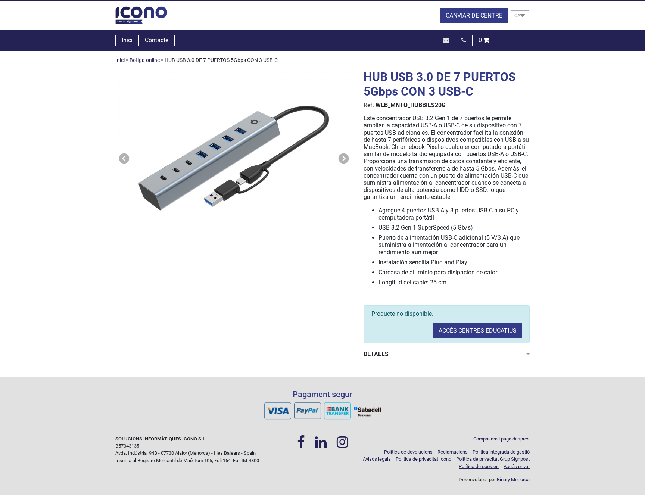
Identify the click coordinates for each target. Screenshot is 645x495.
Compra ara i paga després (501, 439)
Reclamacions (452, 452)
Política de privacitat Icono (423, 459)
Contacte (156, 40)
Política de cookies (479, 466)
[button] (124, 159)
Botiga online (145, 60)
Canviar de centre (474, 15)
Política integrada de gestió (501, 452)
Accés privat (517, 466)
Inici (127, 40)
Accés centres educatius (478, 330)
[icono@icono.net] (446, 40)
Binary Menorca (513, 479)
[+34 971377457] (463, 40)
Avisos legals (377, 459)
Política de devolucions (408, 452)
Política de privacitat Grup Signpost (493, 459)
